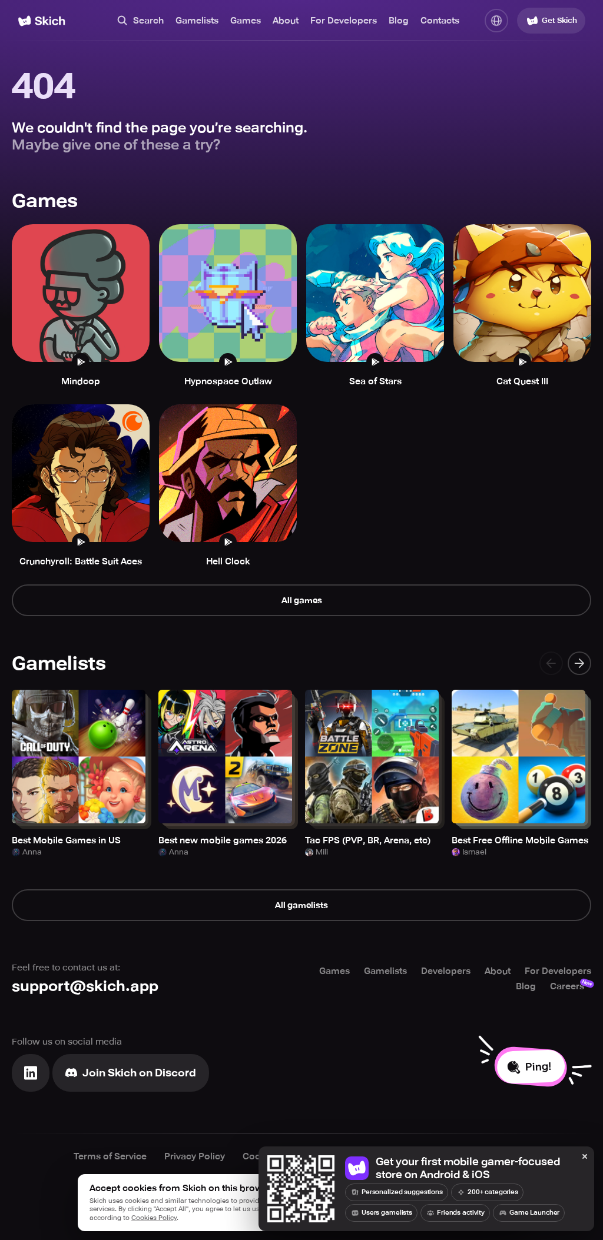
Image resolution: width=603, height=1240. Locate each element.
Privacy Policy (194, 1156)
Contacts (439, 20)
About (286, 20)
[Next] (579, 663)
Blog (399, 20)
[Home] (41, 21)
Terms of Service (110, 1156)
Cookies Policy (154, 1218)
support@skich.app (85, 986)
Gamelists (196, 20)
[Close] (584, 1157)
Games (245, 20)
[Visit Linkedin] (30, 1073)
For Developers (343, 20)
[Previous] (551, 663)
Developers (446, 971)
